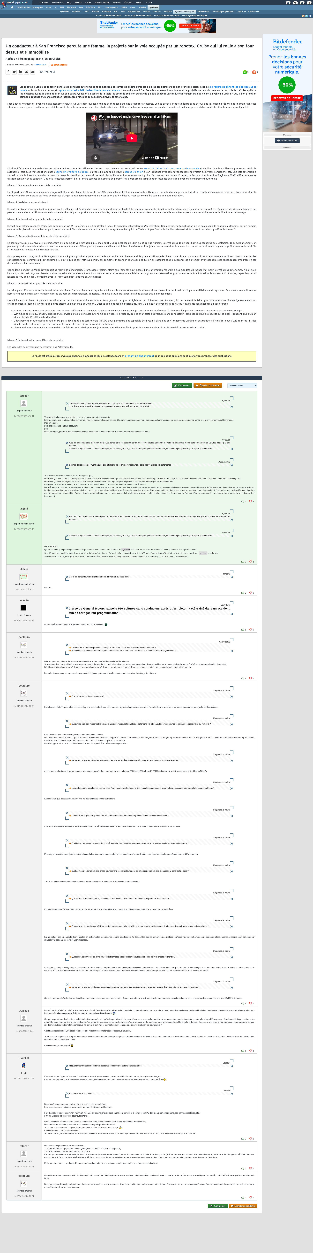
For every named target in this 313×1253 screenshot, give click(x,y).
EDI (99, 7)
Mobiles (142, 7)
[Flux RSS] (303, 16)
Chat (88, 2)
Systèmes (153, 7)
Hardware (106, 12)
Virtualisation (203, 12)
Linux (86, 12)
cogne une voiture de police (72, 172)
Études (128, 2)
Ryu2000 (24, 1058)
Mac (123, 12)
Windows (76, 12)
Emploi (116, 2)
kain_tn (24, 600)
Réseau (146, 12)
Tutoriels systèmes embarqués (138, 15)
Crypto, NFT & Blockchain (248, 12)
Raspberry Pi (134, 12)
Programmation (111, 7)
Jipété (24, 508)
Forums (43, 2)
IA (56, 7)
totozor (24, 395)
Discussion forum (289, 140)
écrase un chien (134, 172)
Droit (139, 2)
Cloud (48, 7)
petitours (24, 637)
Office (132, 7)
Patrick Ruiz (40, 65)
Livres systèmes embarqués (194, 15)
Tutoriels (57, 2)
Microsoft (71, 7)
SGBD (124, 7)
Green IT (157, 12)
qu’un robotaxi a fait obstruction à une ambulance (89, 90)
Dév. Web (90, 7)
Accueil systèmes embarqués (109, 15)
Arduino (95, 12)
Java (81, 7)
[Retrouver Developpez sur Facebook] (310, 16)
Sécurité (168, 12)
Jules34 (24, 1010)
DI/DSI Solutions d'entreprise (30, 7)
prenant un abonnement (139, 356)
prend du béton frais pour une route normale (171, 168)
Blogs (78, 2)
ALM (62, 7)
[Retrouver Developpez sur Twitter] (306, 16)
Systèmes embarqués (184, 12)
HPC (116, 12)
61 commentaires (59, 65)
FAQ (69, 2)
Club (149, 2)
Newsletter (102, 2)
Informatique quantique (222, 12)
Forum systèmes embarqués (167, 15)
